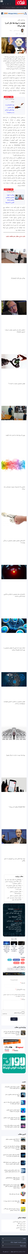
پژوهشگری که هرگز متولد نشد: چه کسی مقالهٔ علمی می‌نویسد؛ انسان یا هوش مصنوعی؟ (12, 1033)
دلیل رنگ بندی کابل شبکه (14, 1194)
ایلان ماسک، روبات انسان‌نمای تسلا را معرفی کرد (14, 949)
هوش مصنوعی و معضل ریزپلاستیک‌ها (15, 892)
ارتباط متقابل (16, 963)
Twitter (16, 969)
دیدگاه (23, 999)
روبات (10, 30)
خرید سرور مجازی (20, 1228)
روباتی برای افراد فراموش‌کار (18, 278)
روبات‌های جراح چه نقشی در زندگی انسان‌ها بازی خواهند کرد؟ (7, 949)
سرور (6, 1251)
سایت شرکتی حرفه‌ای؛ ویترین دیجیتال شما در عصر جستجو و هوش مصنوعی (12, 1170)
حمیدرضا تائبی (17, 30)
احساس (9, 960)
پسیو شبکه (22, 1230)
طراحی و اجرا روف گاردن (19, 1222)
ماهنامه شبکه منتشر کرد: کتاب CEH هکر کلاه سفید (14, 899)
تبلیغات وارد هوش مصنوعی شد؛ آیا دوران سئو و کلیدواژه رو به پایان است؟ (13, 887)
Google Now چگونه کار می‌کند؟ (17, 807)
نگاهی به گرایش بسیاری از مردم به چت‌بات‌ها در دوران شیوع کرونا (21, 950)
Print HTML (10, 969)
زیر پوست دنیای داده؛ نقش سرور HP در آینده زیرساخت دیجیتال (12, 1209)
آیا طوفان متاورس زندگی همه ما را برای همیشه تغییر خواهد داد (12, 1102)
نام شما (22, 983)
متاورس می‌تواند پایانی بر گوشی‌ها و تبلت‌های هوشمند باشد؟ (12, 1087)
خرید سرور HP (21, 1224)
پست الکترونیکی (20, 989)
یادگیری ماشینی (16, 960)
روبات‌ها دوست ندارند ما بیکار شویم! (15, 755)
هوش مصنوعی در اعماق (15, 896)
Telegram (22, 969)
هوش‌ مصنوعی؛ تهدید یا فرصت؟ (16, 384)
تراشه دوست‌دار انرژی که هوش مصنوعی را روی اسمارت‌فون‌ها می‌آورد (14, 649)
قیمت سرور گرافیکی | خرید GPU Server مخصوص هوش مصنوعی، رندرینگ (11, 1163)
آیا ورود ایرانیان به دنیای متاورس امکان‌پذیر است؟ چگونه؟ (13, 1110)
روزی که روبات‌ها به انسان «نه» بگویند (15, 435)
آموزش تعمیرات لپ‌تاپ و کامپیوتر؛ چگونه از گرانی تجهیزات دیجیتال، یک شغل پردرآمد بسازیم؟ (11, 1186)
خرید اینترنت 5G (21, 1226)
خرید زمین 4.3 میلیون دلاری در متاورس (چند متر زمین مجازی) (12, 1118)
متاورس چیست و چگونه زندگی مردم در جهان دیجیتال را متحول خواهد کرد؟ (12, 1126)
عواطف (22, 963)
